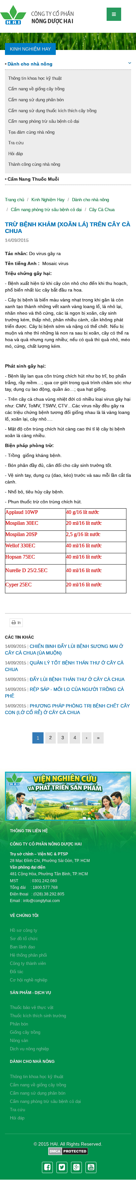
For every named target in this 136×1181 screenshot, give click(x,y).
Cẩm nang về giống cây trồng (36, 88)
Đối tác (16, 971)
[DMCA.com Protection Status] (68, 1150)
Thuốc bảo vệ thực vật (31, 1007)
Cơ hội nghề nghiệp (28, 979)
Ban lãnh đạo (22, 946)
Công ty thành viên (28, 963)
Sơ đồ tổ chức (24, 938)
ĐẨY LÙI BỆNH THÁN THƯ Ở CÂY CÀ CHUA (64, 679)
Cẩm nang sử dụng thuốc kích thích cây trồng (52, 110)
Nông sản (19, 1040)
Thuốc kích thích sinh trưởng (38, 1015)
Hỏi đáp (15, 153)
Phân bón (19, 1024)
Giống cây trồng (25, 1032)
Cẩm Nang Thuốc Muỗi (32, 179)
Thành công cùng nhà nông (34, 164)
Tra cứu (15, 142)
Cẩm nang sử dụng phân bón (36, 99)
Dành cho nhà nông (29, 64)
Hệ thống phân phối (28, 955)
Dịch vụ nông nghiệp (29, 1048)
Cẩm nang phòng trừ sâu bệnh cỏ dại (43, 121)
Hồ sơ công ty (23, 930)
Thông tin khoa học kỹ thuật (35, 78)
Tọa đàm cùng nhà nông (31, 132)
